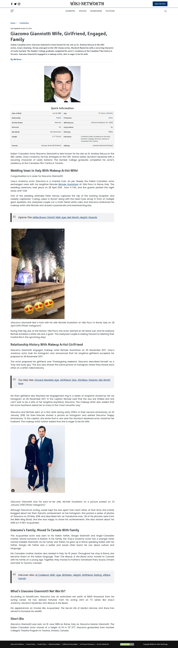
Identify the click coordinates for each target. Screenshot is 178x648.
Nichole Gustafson (68, 184)
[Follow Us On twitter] (15, 4)
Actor (111, 118)
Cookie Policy (42, 644)
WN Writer (17, 59)
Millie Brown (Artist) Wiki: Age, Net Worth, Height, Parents (65, 217)
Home (13, 23)
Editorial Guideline (54, 644)
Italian (58, 118)
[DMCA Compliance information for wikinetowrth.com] (127, 644)
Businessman (96, 11)
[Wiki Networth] (87, 3)
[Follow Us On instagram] (19, 4)
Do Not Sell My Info (103, 644)
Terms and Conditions (17, 644)
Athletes (82, 11)
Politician (110, 11)
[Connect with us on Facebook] (12, 4)
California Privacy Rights (70, 644)
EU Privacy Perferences (87, 644)
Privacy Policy (30, 644)
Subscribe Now (160, 4)
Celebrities (70, 11)
